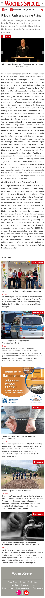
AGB (34, 585)
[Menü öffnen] (2, 3)
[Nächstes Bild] (43, 52)
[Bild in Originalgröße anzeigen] (22, 50)
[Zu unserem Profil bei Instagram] (18, 592)
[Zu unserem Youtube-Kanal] (26, 592)
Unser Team (12, 582)
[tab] (6, 36)
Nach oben (7, 257)
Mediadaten (32, 582)
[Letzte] (2, 52)
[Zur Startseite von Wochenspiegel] (22, 3)
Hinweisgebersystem (23, 588)
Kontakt (22, 582)
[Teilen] (42, 9)
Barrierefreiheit (7, 588)
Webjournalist (38, 588)
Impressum (25, 585)
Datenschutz (14, 585)
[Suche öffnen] (42, 3)
